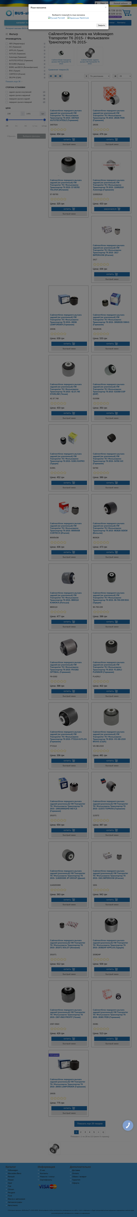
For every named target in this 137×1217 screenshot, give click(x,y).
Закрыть (101, 25)
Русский (61, 18)
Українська (84, 18)
